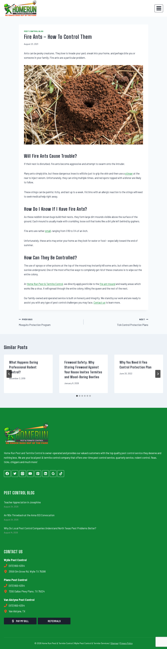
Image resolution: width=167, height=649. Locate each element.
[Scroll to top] (158, 635)
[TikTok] (60, 473)
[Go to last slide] (9, 374)
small (48, 230)
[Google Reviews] (53, 473)
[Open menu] (158, 8)
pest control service (132, 453)
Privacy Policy (126, 643)
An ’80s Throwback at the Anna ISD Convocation (29, 515)
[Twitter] (15, 473)
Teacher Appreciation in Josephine (22, 502)
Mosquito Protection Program (35, 322)
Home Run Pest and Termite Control (23, 453)
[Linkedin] (45, 473)
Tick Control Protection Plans (132, 322)
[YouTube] (30, 473)
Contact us (99, 302)
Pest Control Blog (33, 31)
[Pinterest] (38, 473)
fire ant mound (107, 283)
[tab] (77, 396)
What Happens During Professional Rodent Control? (23, 367)
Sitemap (114, 643)
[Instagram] (22, 473)
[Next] (157, 374)
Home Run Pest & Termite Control (45, 283)
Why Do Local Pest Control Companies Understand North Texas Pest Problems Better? (50, 528)
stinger (129, 173)
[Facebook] (7, 473)
